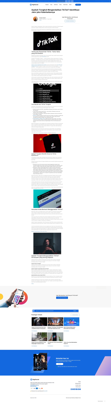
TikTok (40, 20)
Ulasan (60, 4)
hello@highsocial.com (34, 385)
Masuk (70, 4)
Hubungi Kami (78, 383)
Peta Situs (67, 397)
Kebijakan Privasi (78, 397)
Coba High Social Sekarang (62, 297)
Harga (51, 4)
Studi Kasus (56, 4)
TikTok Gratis (78, 386)
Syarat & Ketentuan (72, 397)
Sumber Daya (65, 4)
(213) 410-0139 (33, 386)
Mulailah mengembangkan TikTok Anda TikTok (39, 231)
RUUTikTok (44, 56)
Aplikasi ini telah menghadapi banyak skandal (38, 64)
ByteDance (35, 115)
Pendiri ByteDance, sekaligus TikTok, (39, 118)
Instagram (47, 4)
